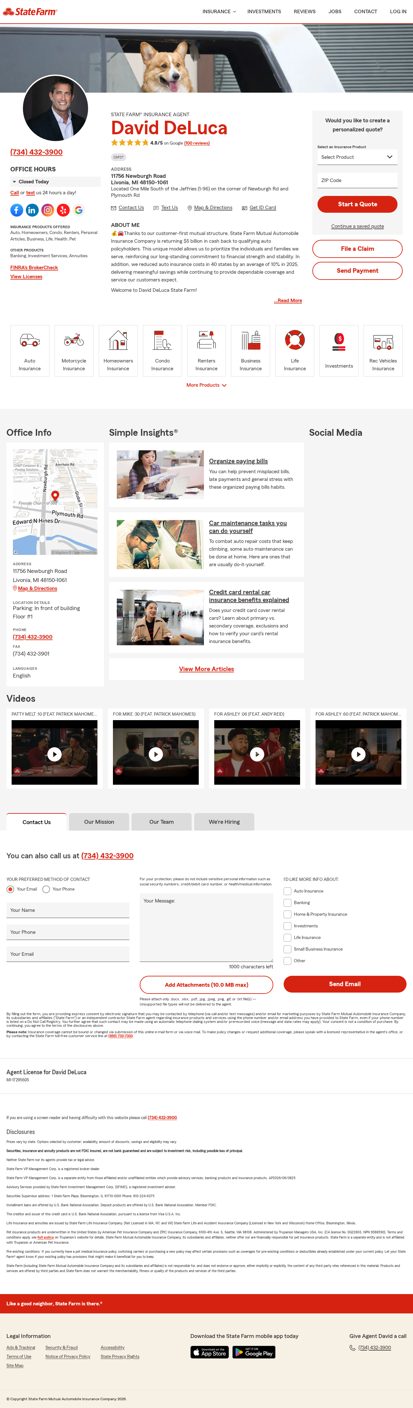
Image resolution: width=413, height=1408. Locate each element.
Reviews (305, 11)
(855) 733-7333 (120, 1036)
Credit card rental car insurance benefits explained (249, 596)
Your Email (27, 889)
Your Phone (64, 889)
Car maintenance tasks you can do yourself (248, 527)
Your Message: (159, 900)
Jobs (334, 11)
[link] (30, 11)
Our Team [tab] (161, 822)
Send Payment (357, 271)
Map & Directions (37, 588)
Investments (264, 11)
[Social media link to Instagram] (47, 210)
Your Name (22, 910)
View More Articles (206, 669)
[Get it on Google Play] (254, 1352)
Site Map (15, 1365)
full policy (45, 1237)
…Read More (288, 300)
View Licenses (26, 276)
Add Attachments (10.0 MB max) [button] (206, 985)
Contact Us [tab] (37, 822)
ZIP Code (331, 180)
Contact (365, 11)
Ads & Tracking (20, 1347)
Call (14, 192)
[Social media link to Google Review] (78, 210)
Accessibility (113, 1347)
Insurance (217, 11)
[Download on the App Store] (209, 1352)
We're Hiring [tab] (224, 822)
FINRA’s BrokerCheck (34, 267)
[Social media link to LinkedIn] (32, 210)
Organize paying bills (238, 461)
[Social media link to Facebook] (16, 210)
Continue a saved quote (357, 226)
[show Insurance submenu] (233, 12)
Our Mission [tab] (99, 822)
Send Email (345, 984)
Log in (398, 11)
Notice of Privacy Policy (67, 1356)
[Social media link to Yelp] (63, 210)
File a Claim (357, 249)
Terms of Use (18, 1356)
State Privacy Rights (120, 1356)
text (30, 192)
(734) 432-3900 (36, 152)
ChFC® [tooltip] (119, 157)
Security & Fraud (61, 1347)
